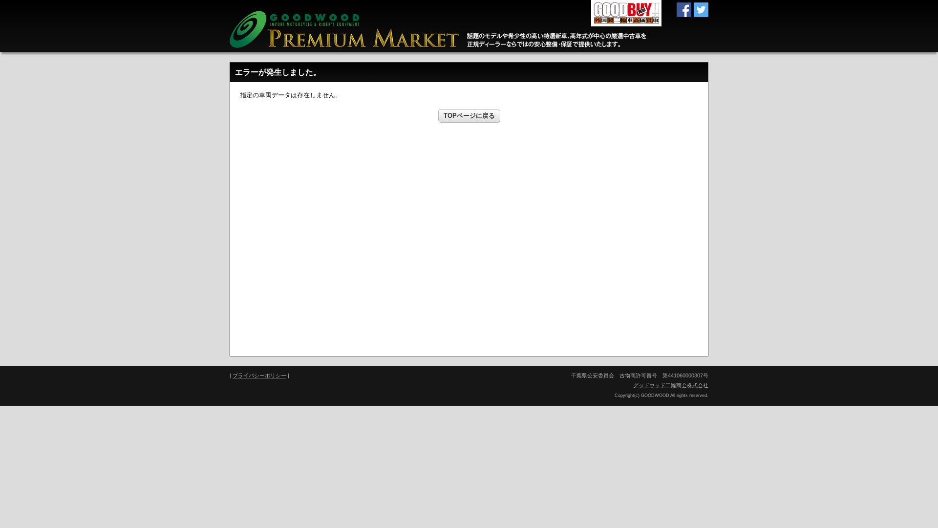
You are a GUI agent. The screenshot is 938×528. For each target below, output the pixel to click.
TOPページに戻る (469, 115)
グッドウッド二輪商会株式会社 (670, 385)
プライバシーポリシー (259, 375)
